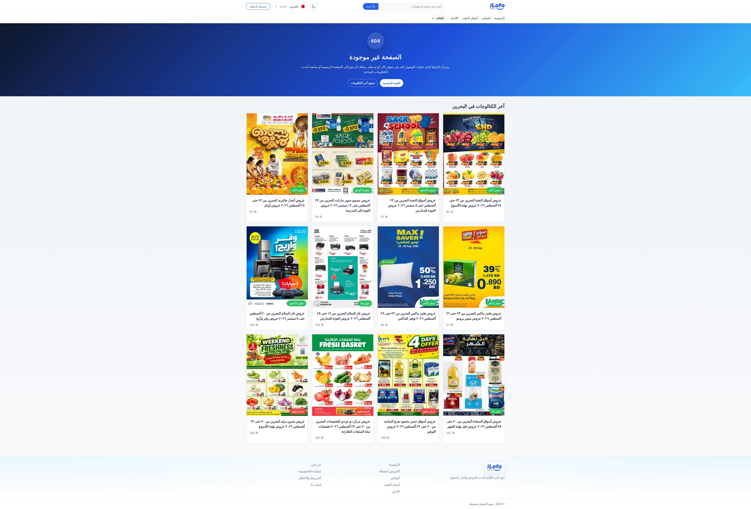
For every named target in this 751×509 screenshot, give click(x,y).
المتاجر (486, 18)
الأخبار (454, 18)
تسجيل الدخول (258, 6)
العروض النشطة (389, 471)
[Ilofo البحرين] (494, 467)
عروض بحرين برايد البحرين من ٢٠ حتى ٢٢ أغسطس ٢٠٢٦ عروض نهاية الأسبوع (278, 424)
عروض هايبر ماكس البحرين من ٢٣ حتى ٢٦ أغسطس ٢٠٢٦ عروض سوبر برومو (473, 316)
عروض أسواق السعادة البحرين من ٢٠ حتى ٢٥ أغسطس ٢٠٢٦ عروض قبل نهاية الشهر (474, 424)
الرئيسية (499, 18)
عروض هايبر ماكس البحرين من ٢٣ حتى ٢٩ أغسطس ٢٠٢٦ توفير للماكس (408, 316)
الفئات (440, 18)
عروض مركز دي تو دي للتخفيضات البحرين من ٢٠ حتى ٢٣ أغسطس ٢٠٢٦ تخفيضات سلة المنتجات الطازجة (343, 426)
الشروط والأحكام (310, 478)
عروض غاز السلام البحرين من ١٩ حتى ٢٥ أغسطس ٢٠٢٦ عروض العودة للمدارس (343, 316)
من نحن (316, 464)
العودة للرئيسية (391, 83)
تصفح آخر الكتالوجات (363, 83)
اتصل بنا (316, 484)
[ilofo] (497, 6)
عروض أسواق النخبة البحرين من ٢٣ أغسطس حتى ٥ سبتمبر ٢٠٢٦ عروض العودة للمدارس (412, 205)
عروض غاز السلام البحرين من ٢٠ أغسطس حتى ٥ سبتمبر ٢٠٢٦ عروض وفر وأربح (277, 316)
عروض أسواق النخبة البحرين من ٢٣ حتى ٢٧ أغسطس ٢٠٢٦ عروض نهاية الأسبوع (475, 203)
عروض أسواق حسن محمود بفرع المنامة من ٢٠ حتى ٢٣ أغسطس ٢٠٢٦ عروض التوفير (410, 426)
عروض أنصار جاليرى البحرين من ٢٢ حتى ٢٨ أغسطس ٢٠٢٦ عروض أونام (278, 203)
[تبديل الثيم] (313, 6)
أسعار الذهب (470, 18)
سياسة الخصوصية (309, 471)
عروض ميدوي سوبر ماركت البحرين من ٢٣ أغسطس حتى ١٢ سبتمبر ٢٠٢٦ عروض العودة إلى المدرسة (342, 205)
